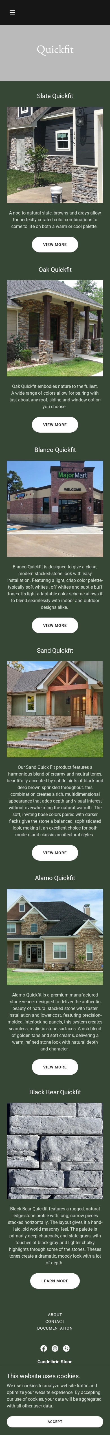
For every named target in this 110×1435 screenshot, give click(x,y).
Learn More (55, 1281)
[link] (43, 1348)
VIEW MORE (55, 244)
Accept (55, 1421)
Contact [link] (55, 1321)
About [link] (55, 1314)
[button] (18, 12)
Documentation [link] (55, 1328)
